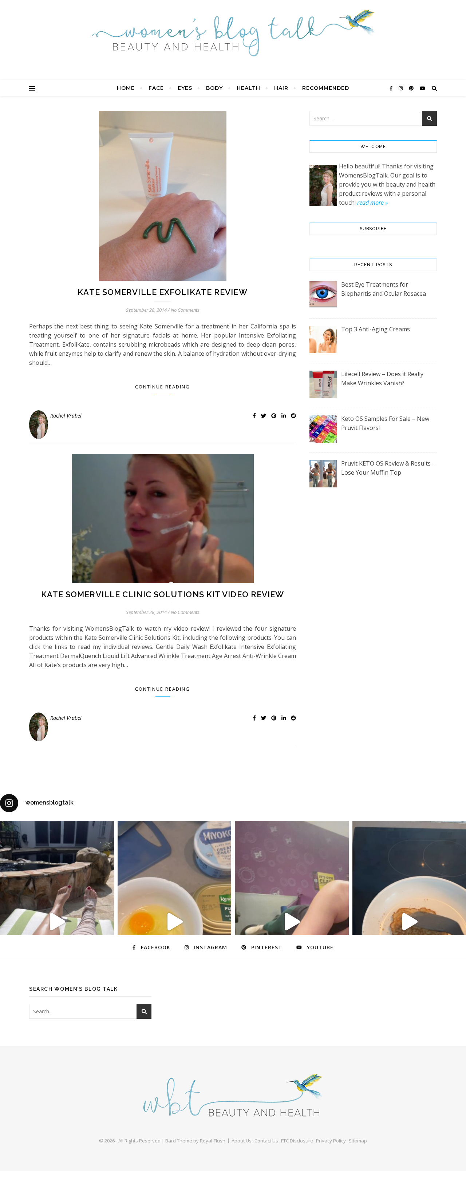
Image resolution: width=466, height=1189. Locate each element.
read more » (372, 203)
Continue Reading (162, 386)
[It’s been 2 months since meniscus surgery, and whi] (57, 922)
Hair (281, 88)
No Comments (185, 310)
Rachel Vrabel (66, 415)
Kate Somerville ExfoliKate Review (162, 292)
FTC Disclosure (297, 1140)
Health (248, 88)
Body (214, 88)
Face (156, 88)
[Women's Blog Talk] (233, 32)
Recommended (325, 88)
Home (126, 88)
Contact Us (266, 1140)
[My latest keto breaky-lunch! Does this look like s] (175, 922)
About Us (242, 1140)
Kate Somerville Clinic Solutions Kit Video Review (162, 594)
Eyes (185, 88)
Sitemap (358, 1140)
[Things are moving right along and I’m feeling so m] (292, 922)
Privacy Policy (331, 1140)
